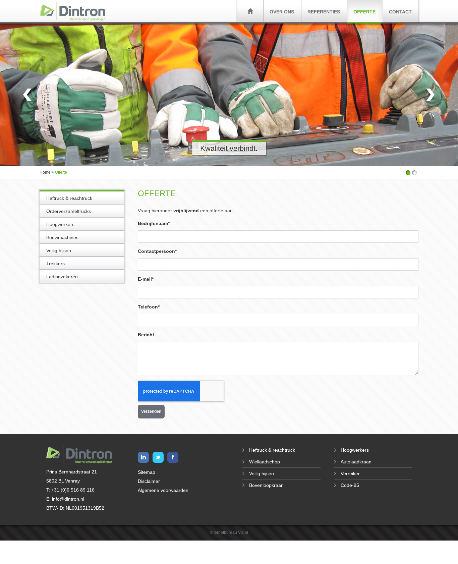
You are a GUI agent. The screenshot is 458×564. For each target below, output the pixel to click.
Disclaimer (149, 481)
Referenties (323, 11)
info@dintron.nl (68, 499)
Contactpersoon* (157, 251)
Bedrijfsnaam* (154, 223)
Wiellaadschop (264, 461)
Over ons (282, 11)
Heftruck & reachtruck (69, 198)
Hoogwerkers (60, 224)
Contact (400, 11)
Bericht (146, 334)
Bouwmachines (62, 237)
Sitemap (146, 472)
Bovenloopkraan (266, 485)
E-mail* (146, 279)
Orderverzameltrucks (68, 211)
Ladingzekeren (62, 276)
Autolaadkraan (356, 461)
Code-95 (350, 485)
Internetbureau (223, 532)
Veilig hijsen (58, 250)
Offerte (364, 11)
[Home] (250, 11)
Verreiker (350, 473)
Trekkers (55, 263)
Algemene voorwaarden (163, 490)
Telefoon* (149, 306)
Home (45, 172)
